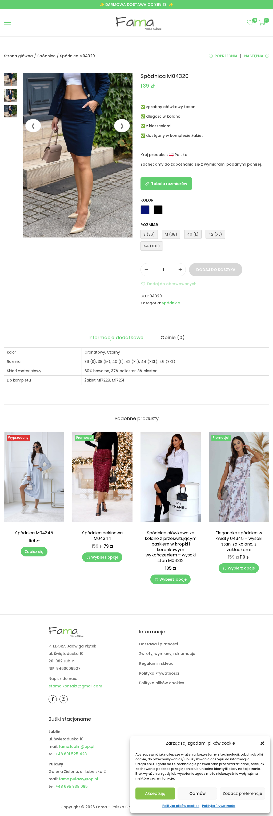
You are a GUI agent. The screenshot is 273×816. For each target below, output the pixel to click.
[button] (262, 743)
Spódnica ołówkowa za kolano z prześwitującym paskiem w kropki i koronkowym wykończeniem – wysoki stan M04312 (170, 547)
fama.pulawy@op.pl (78, 779)
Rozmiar (149, 224)
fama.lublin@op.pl (76, 746)
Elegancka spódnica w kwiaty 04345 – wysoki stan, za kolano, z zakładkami (238, 541)
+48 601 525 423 (71, 754)
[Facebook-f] (53, 699)
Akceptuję (155, 793)
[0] (250, 22)
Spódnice (46, 56)
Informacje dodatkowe (116, 337)
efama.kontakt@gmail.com (75, 686)
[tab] (116, 337)
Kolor (147, 200)
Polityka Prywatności (218, 805)
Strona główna (18, 56)
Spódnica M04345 (34, 533)
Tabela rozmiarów (169, 183)
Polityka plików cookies (180, 805)
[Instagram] (63, 699)
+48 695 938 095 (71, 786)
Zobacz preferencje (242, 793)
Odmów (197, 793)
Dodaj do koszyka (215, 269)
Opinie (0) (172, 337)
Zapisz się (34, 551)
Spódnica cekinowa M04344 (102, 536)
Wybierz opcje (104, 557)
